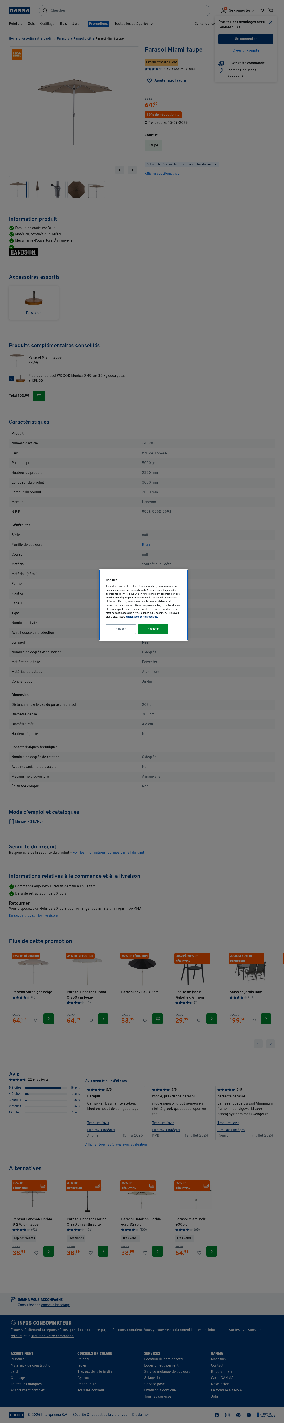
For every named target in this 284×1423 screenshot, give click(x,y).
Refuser (121, 629)
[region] (143, 605)
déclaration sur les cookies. (142, 617)
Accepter (153, 629)
